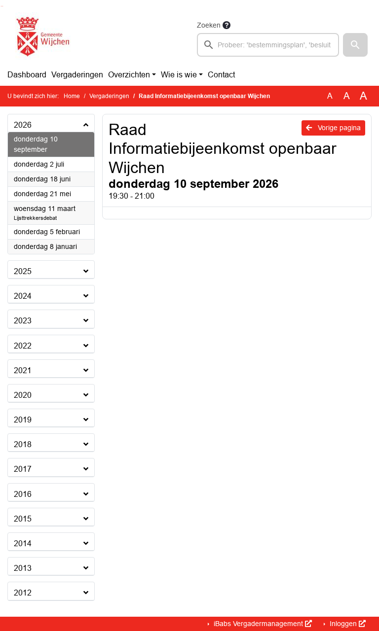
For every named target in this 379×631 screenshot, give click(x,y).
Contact (221, 74)
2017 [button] (23, 469)
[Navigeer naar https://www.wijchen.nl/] (40, 38)
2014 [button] (23, 543)
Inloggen (343, 624)
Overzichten (129, 74)
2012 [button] (23, 593)
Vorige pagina (338, 128)
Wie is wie (179, 74)
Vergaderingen (77, 74)
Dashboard (26, 74)
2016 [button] (23, 494)
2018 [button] (23, 444)
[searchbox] (268, 45)
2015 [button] (23, 519)
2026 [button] (23, 125)
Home (72, 96)
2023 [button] (23, 320)
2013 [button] (23, 568)
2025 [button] (23, 271)
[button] (355, 45)
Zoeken (209, 25)
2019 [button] (23, 420)
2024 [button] (23, 296)
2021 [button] (23, 370)
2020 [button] (23, 395)
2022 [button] (23, 346)
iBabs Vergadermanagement (258, 624)
